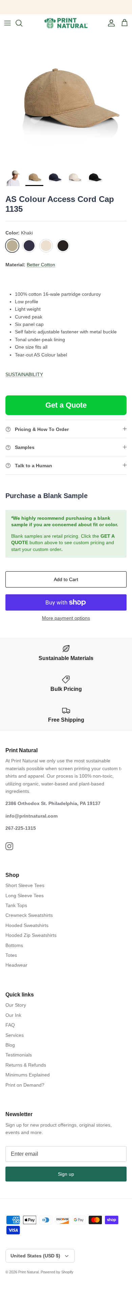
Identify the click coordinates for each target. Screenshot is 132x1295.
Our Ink (13, 1015)
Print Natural (28, 1272)
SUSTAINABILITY (24, 374)
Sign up (66, 1174)
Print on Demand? (24, 1085)
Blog (10, 1045)
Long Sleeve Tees (24, 895)
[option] (66, 98)
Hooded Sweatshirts (26, 925)
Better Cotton (41, 264)
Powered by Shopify (57, 1272)
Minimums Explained (27, 1074)
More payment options (66, 618)
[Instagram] (9, 846)
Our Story (15, 1005)
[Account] (109, 23)
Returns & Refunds (25, 1065)
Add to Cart (66, 579)
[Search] (22, 23)
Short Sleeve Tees (24, 885)
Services (14, 1035)
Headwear (16, 965)
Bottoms (14, 945)
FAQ (10, 1025)
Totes (11, 955)
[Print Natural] (66, 23)
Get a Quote (66, 405)
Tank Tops (16, 905)
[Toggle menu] (7, 23)
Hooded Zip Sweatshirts (31, 935)
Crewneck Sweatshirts (29, 915)
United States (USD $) (35, 1255)
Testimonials (18, 1054)
